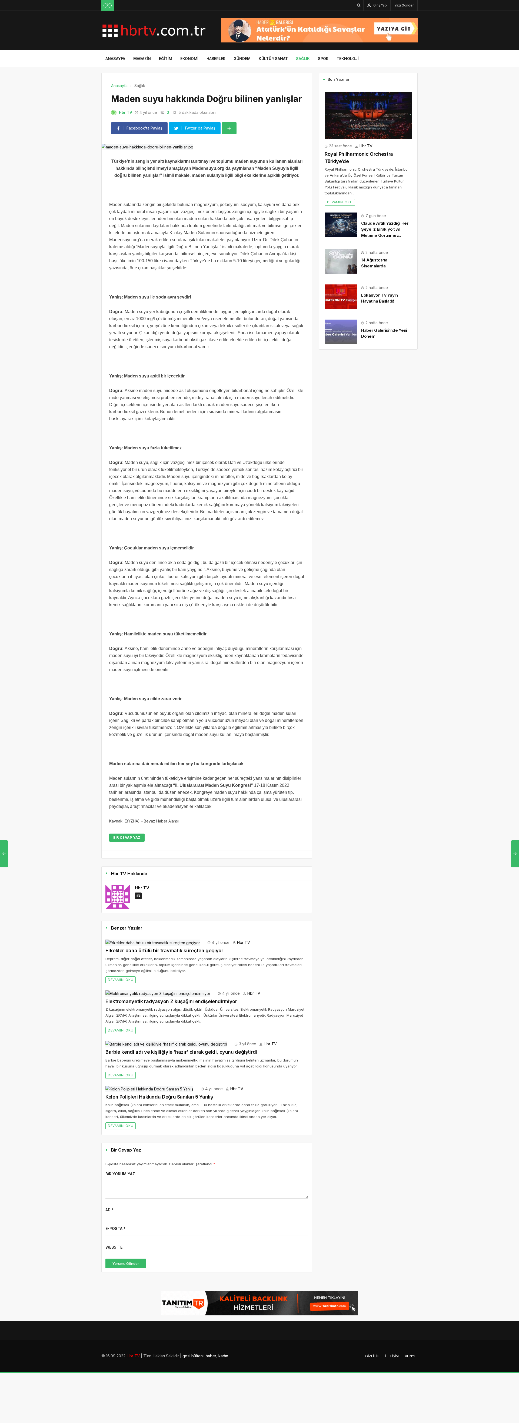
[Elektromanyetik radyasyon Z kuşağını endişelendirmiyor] (157, 993)
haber (211, 1355)
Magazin (142, 58)
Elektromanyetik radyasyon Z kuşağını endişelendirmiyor (171, 1001)
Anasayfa (115, 58)
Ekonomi (189, 58)
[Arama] (359, 5)
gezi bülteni (193, 1355)
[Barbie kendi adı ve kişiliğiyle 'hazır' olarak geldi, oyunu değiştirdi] (166, 1043)
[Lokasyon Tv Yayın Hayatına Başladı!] (341, 296)
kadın (223, 1355)
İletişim (392, 1356)
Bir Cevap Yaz (127, 837)
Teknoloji (348, 58)
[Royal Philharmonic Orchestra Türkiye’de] (368, 114)
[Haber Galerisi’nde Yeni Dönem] (341, 331)
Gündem (242, 58)
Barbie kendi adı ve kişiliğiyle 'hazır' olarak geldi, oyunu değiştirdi (181, 1052)
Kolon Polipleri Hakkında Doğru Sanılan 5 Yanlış (159, 1097)
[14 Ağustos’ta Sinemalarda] (341, 261)
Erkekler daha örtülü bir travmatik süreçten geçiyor (164, 950)
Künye (410, 1356)
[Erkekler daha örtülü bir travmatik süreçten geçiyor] (152, 942)
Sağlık (303, 58)
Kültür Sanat (273, 58)
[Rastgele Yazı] (107, 5)
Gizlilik (372, 1356)
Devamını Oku (120, 980)
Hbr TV (125, 112)
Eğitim (165, 58)
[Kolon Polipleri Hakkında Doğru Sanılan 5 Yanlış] (149, 1088)
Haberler (216, 58)
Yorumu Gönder (125, 1263)
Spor (323, 58)
